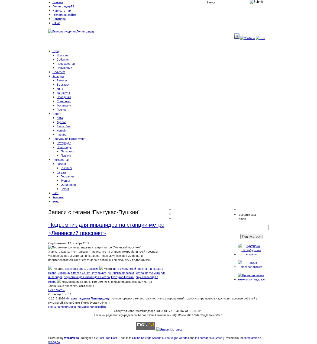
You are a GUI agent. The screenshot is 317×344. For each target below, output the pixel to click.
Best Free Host (107, 338)
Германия (67, 176)
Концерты (63, 93)
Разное (61, 134)
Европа (61, 172)
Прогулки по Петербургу (68, 139)
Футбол (61, 122)
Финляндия (68, 184)
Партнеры (59, 19)
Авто (60, 118)
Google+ (54, 342)
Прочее (62, 109)
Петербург (64, 143)
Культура (58, 76)
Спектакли (64, 101)
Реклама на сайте (64, 14)
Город (56, 51)
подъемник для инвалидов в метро (87, 277)
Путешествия (61, 159)
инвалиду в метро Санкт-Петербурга (82, 273)
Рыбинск (66, 168)
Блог (55, 193)
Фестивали (64, 105)
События (63, 59)
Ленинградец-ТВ (63, 6)
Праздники (64, 97)
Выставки (63, 84)
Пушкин (66, 155)
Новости (62, 55)
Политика (58, 72)
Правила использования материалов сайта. (77, 307)
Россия (61, 164)
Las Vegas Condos (177, 338)
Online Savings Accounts (148, 338)
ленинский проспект (121, 273)
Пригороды (64, 147)
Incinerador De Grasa (208, 338)
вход (55, 201)
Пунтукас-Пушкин (122, 277)
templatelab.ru (253, 338)
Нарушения (64, 68)
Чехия (65, 189)
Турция (65, 180)
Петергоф (67, 151)
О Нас (56, 23)
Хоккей (61, 130)
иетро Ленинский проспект (131, 268)
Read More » (56, 290)
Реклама (58, 197)
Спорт (56, 114)
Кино (60, 88)
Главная (57, 2)
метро (140, 273)
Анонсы (62, 80)
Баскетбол (64, 126)
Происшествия (66, 63)
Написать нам (61, 10)
